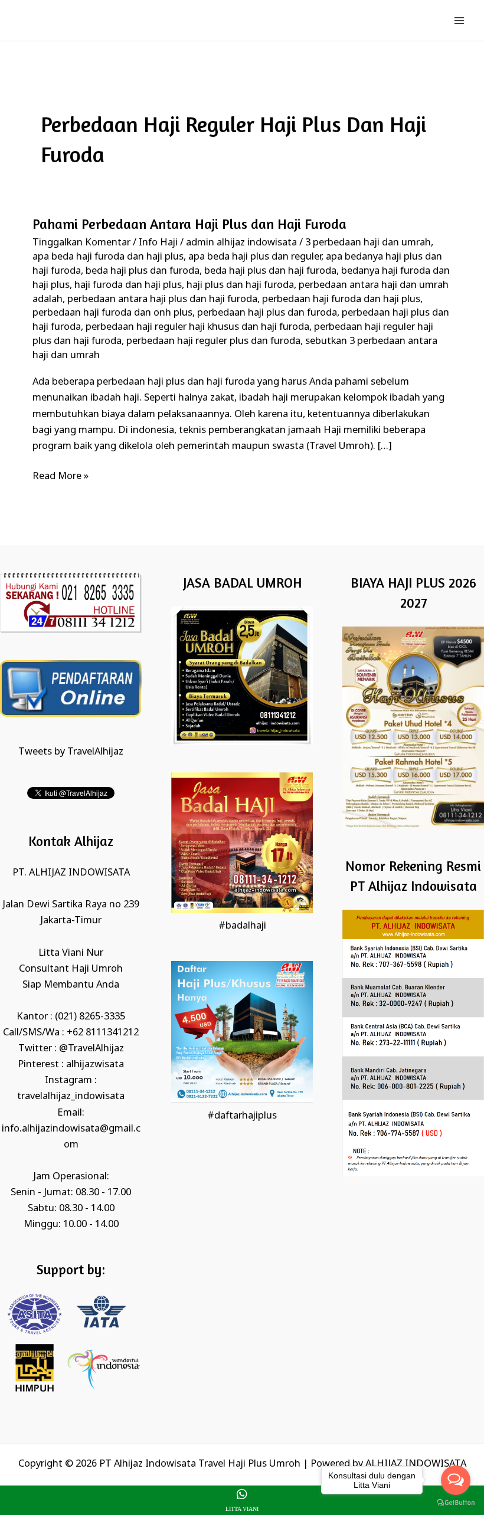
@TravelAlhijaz (91, 1048)
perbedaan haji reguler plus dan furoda (213, 341)
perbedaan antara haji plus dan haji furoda (162, 299)
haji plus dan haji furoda (240, 285)
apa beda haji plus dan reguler (254, 257)
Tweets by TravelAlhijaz (70, 752)
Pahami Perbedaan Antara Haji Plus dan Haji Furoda (189, 223)
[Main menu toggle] (459, 20)
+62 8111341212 (103, 1033)
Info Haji (158, 243)
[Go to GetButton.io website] (456, 1503)
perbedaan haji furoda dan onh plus (112, 313)
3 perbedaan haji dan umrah (368, 243)
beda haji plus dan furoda (143, 271)
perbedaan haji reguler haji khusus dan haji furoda (197, 327)
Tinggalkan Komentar (81, 243)
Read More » (60, 475)
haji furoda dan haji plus (128, 285)
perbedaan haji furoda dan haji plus (341, 299)
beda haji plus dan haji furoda (270, 271)
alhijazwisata (95, 1064)
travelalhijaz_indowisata (71, 1096)
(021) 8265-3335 (90, 1017)
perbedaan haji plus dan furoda (267, 313)
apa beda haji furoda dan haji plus (108, 257)
